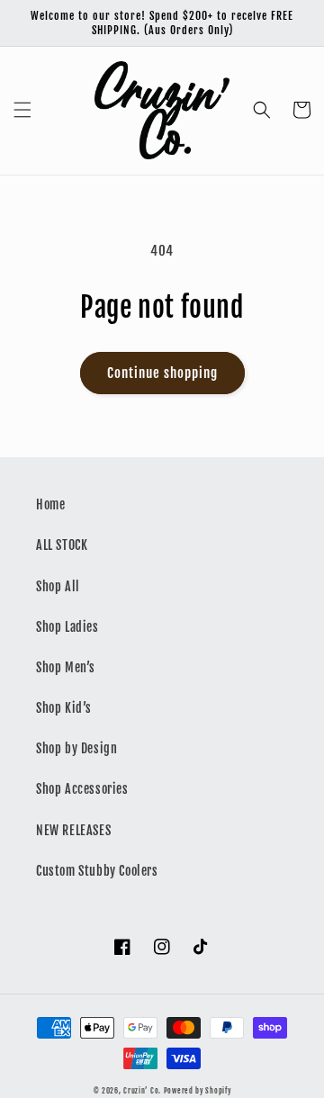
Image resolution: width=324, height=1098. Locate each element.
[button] (22, 110)
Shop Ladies (67, 626)
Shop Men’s (65, 667)
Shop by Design (76, 748)
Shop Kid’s (64, 708)
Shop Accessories (82, 788)
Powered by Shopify (197, 1090)
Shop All (58, 586)
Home (50, 504)
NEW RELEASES (73, 830)
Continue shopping (162, 373)
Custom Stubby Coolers (97, 870)
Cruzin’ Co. (142, 1090)
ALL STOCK (61, 545)
